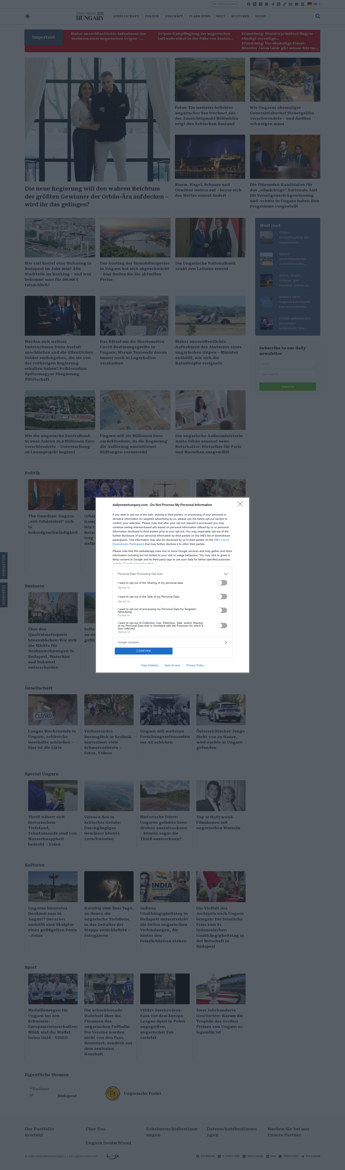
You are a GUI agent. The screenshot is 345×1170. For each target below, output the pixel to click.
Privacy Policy (195, 665)
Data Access (172, 665)
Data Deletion (150, 665)
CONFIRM (143, 650)
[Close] (241, 505)
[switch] (222, 582)
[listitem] (172, 574)
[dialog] (172, 585)
